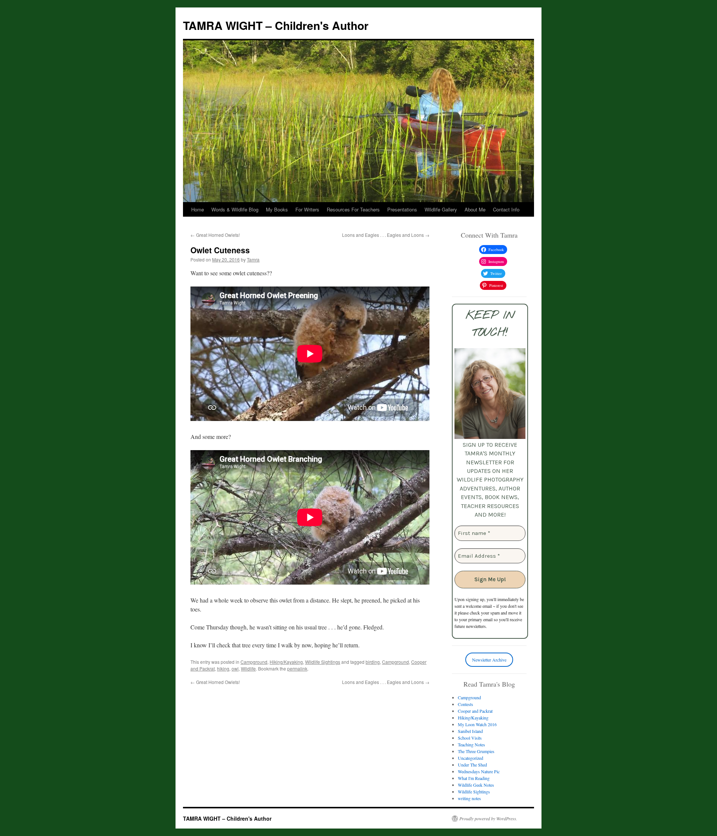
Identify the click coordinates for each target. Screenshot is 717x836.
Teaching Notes (471, 744)
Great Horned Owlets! (215, 235)
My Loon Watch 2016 (477, 724)
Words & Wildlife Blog (234, 209)
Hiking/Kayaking (286, 662)
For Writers (307, 209)
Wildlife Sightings (322, 662)
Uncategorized (470, 758)
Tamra (253, 259)
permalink (297, 668)
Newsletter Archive (489, 660)
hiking (223, 668)
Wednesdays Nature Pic (479, 771)
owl (235, 668)
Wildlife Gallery (441, 209)
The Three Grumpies (476, 751)
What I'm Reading (474, 778)
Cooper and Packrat (475, 711)
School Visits (470, 738)
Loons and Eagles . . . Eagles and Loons (385, 235)
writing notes (469, 798)
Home (197, 209)
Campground (253, 662)
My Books (277, 209)
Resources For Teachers (353, 209)
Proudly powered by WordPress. (488, 818)
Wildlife (248, 668)
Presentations (402, 209)
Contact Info (506, 209)
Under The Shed (472, 765)
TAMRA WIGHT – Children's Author (276, 25)
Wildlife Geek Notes (476, 785)
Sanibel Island (470, 731)
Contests (465, 704)
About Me (475, 209)
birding (373, 662)
